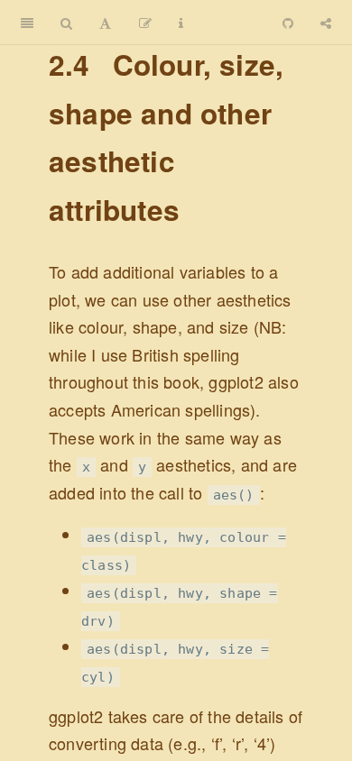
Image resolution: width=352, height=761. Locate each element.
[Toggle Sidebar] (27, 22)
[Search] (66, 22)
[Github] (288, 22)
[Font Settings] (105, 22)
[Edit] (145, 22)
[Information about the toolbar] (181, 22)
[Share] (326, 22)
